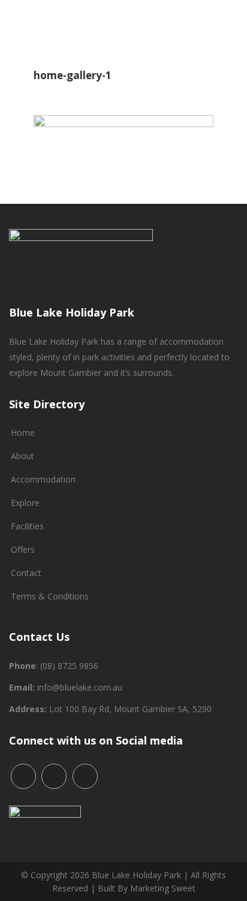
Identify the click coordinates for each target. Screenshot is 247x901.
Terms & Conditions (50, 596)
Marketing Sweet (162, 888)
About (22, 456)
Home (23, 432)
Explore (25, 502)
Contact (26, 572)
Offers (23, 549)
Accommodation (43, 479)
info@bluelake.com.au (79, 687)
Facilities (27, 526)
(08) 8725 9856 (69, 665)
